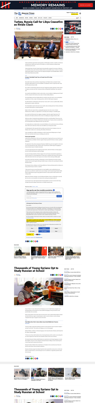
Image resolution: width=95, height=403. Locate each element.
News (17, 17)
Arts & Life (40, 17)
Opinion (35, 17)
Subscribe (59, 196)
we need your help (29, 217)
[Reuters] (15, 29)
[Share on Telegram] (55, 29)
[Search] (80, 18)
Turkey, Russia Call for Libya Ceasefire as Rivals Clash (38, 23)
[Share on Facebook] (51, 29)
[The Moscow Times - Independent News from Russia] (24, 13)
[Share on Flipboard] (60, 29)
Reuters (18, 28)
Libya (37, 186)
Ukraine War (21, 17)
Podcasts (45, 17)
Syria (33, 356)
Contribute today (74, 14)
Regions (26, 17)
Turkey (33, 186)
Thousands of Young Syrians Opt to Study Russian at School (36, 269)
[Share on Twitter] (53, 29)
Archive (50, 17)
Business (31, 17)
